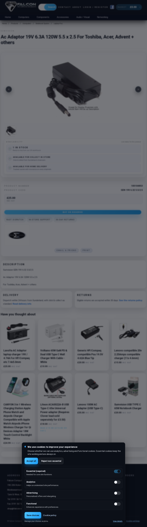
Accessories (63, 17)
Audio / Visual (83, 17)
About (77, 7)
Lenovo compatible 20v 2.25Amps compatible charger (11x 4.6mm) (128, 354)
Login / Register (95, 7)
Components (43, 17)
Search (52, 7)
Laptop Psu (58, 23)
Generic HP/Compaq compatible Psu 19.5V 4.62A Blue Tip (90, 354)
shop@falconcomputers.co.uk (21, 508)
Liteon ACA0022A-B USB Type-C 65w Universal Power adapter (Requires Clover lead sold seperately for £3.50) (54, 412)
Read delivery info (22, 304)
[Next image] (138, 89)
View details (117, 521)
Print (86, 250)
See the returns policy (130, 300)
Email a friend (67, 250)
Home (8, 17)
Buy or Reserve (73, 212)
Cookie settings (133, 521)
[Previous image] (9, 89)
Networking (102, 17)
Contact (64, 7)
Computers (23, 17)
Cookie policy (49, 515)
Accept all (31, 461)
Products (14, 23)
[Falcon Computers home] (21, 7)
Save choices (33, 515)
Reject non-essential (51, 461)
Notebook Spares (42, 23)
